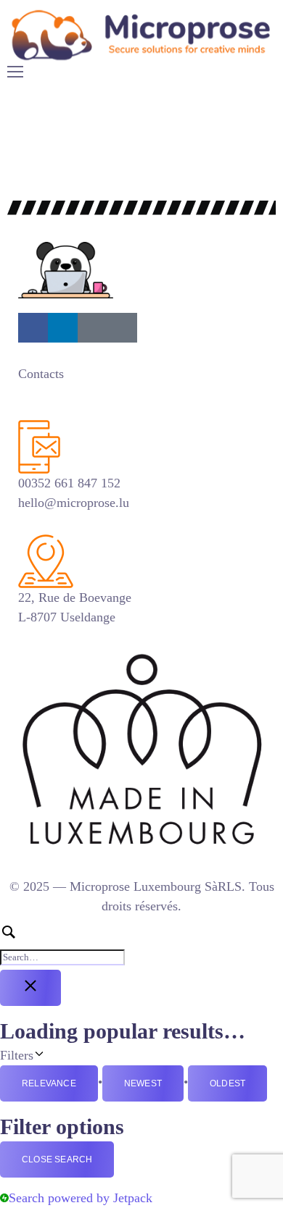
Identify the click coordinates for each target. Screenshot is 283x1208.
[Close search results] (30, 988)
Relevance (49, 1083)
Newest (143, 1083)
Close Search (57, 1159)
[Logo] (141, 34)
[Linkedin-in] (63, 328)
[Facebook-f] (33, 328)
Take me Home (40, 182)
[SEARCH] (141, 944)
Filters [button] (54, 1054)
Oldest (227, 1083)
